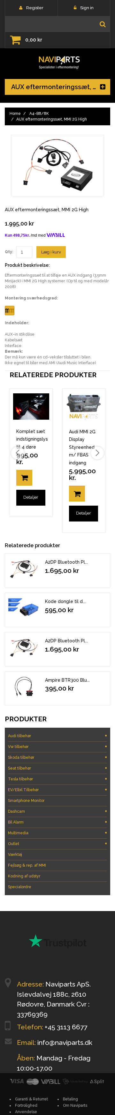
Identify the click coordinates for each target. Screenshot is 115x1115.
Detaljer (30, 497)
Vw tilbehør (57, 747)
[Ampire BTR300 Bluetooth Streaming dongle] (24, 686)
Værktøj (15, 854)
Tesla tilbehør (57, 779)
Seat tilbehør (57, 768)
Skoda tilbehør (57, 757)
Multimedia (57, 833)
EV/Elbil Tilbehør (57, 790)
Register (34, 7)
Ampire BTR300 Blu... (67, 680)
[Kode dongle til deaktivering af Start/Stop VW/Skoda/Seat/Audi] (24, 608)
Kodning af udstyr (24, 876)
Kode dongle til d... (65, 601)
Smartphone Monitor (26, 800)
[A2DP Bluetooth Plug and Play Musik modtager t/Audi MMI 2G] (24, 569)
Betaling (70, 1099)
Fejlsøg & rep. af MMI (27, 865)
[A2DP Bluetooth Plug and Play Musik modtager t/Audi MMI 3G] (24, 647)
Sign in (87, 7)
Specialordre (19, 887)
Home (15, 113)
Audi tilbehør (57, 736)
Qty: (9, 252)
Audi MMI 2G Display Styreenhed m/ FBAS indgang (82, 447)
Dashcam (57, 811)
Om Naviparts (75, 1105)
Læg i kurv (51, 252)
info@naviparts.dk (64, 1042)
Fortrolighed (26, 1105)
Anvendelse (26, 1112)
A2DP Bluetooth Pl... (66, 562)
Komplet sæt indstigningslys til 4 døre (32, 439)
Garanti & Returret (31, 1099)
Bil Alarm (57, 822)
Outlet (57, 844)
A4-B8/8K (39, 113)
